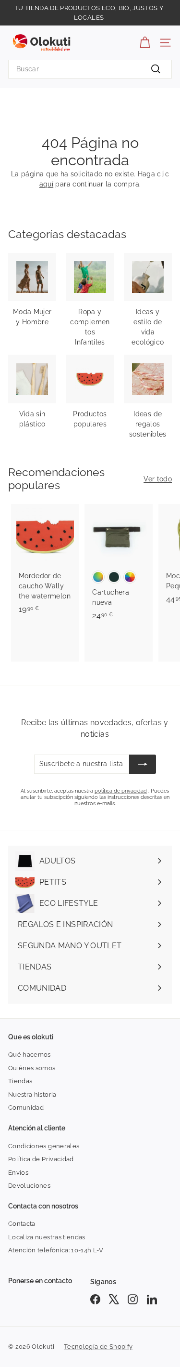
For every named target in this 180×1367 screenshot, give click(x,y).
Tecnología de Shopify (98, 1346)
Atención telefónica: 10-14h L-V (56, 1250)
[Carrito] (144, 42)
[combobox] (90, 69)
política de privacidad (121, 791)
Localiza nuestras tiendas (46, 1237)
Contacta (22, 1223)
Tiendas (20, 1081)
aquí (46, 184)
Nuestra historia (32, 1094)
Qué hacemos (29, 1054)
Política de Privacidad (41, 1159)
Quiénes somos (32, 1068)
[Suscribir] (142, 764)
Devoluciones (29, 1185)
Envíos (18, 1172)
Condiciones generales (43, 1146)
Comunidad (26, 1107)
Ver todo (158, 479)
